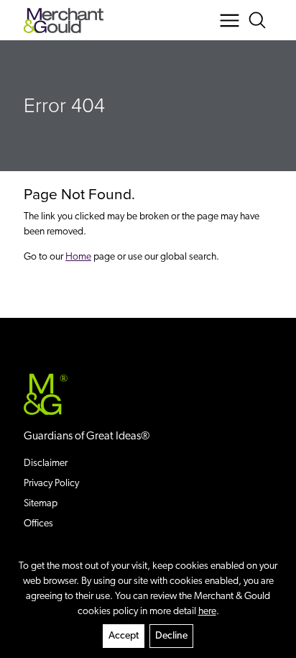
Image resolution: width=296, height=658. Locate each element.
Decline (171, 636)
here (207, 611)
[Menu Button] (229, 20)
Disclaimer (46, 463)
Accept (123, 636)
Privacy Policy (51, 483)
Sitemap (40, 503)
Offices (38, 523)
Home (78, 257)
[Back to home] (63, 20)
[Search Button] (259, 20)
